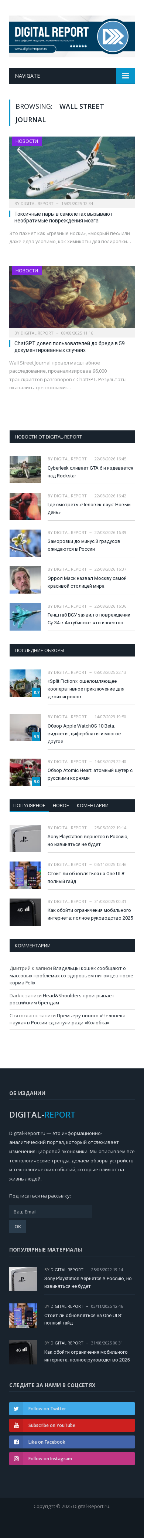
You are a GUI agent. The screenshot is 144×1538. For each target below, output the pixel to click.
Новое (61, 805)
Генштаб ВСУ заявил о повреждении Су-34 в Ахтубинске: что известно (89, 618)
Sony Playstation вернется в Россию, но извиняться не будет (88, 840)
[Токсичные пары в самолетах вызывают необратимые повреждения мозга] (72, 170)
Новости (27, 141)
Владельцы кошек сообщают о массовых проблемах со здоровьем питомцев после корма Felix (71, 975)
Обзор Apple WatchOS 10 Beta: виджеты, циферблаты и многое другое (84, 733)
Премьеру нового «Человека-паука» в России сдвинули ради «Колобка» (68, 1019)
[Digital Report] (72, 35)
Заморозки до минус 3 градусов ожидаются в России (84, 545)
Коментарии (93, 805)
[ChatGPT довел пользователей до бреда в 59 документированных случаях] (72, 299)
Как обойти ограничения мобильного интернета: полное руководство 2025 (90, 914)
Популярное (29, 805)
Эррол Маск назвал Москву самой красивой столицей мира (87, 582)
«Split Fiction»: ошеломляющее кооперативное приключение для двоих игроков (86, 688)
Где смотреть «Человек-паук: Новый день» (89, 508)
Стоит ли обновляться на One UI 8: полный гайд (86, 877)
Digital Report (37, 203)
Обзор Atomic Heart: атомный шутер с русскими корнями (90, 774)
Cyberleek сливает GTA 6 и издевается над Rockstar (90, 471)
